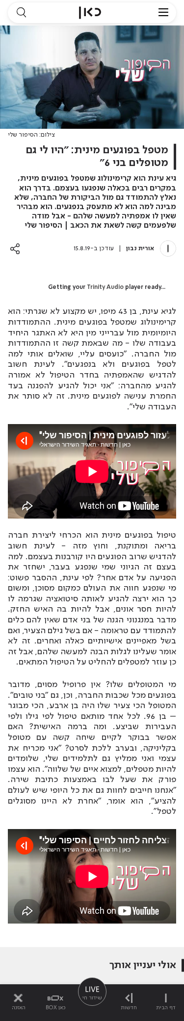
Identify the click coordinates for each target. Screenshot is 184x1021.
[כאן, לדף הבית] (90, 12)
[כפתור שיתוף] (15, 248)
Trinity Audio (105, 287)
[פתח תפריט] (163, 12)
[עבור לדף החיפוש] (21, 13)
